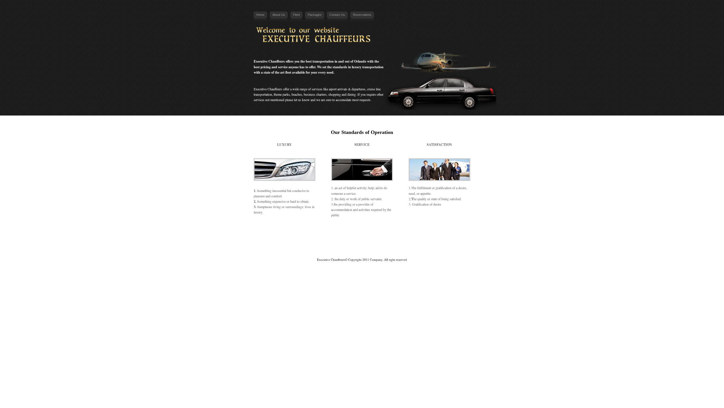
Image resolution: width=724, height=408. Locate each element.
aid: (378, 187)
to (381, 187)
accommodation (341, 209)
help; (371, 187)
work (353, 198)
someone (337, 193)
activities (364, 209)
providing (345, 204)
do (385, 187)
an (336, 187)
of (344, 187)
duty (342, 198)
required (376, 209)
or (347, 198)
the (337, 198)
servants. (376, 198)
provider (364, 204)
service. (351, 193)
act (340, 187)
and (355, 209)
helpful (351, 187)
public (365, 198)
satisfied (455, 198)
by (384, 209)
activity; (362, 187)
